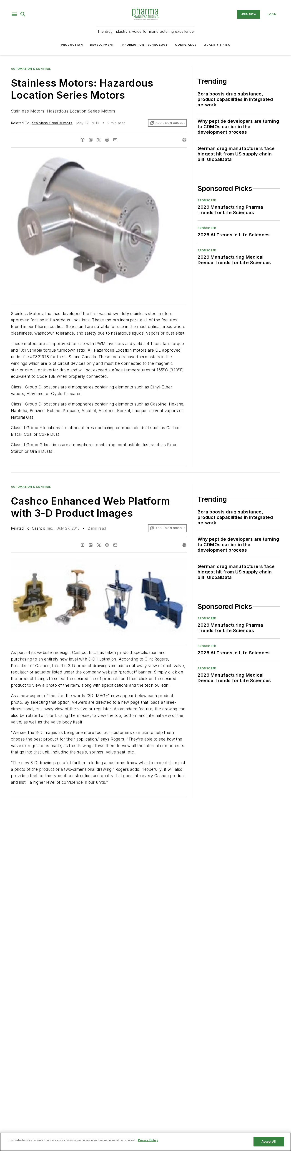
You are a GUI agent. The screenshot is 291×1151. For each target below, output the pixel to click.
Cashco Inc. (42, 528)
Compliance (185, 44)
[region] (145, 1141)
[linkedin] (90, 140)
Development (102, 44)
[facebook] (82, 140)
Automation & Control (31, 68)
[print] (184, 140)
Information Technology (144, 44)
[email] (115, 140)
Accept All (268, 1141)
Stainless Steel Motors (52, 123)
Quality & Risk (217, 44)
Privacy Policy (148, 1140)
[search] (23, 14)
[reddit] (107, 140)
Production (72, 44)
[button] (14, 14)
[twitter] (99, 140)
